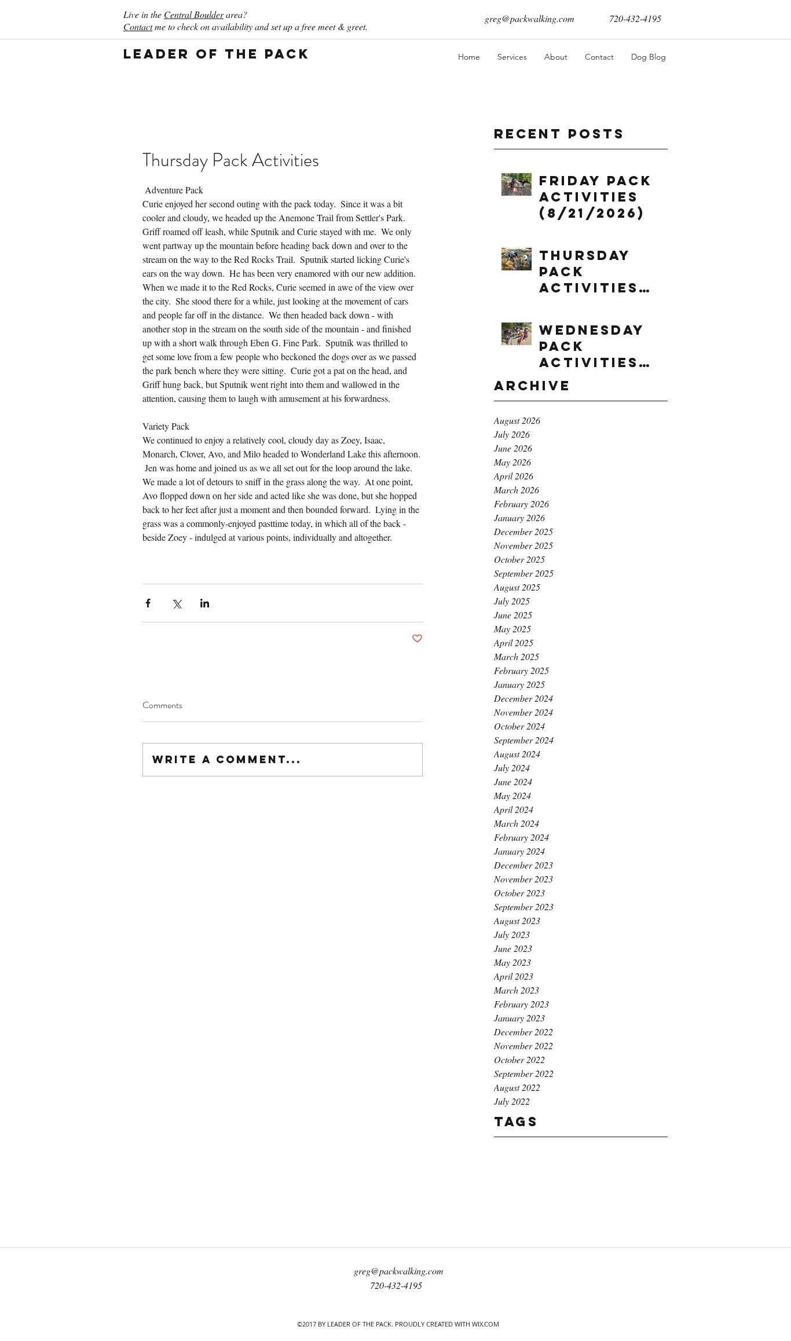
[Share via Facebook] (147, 603)
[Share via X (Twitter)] (176, 603)
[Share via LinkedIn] (204, 603)
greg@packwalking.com (529, 18)
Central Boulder (194, 14)
